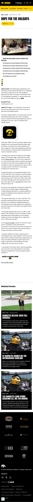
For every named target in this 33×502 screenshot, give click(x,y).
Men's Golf (4, 15)
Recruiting (13, 8)
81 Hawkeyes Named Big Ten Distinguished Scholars (14, 357)
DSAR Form (19, 489)
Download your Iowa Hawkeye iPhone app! (15, 63)
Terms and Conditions (7, 489)
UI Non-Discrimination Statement (11, 495)
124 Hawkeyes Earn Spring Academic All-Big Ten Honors (15, 397)
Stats (30, 8)
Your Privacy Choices (7, 492)
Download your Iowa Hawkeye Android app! (15, 71)
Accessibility (4, 498)
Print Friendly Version (7, 262)
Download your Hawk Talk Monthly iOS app (15, 65)
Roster (26, 8)
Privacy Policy (5, 486)
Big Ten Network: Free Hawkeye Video (14, 73)
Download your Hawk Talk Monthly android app (16, 68)
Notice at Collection (21, 492)
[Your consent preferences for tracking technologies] (3, 499)
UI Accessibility (27, 495)
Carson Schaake (10, 223)
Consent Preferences (17, 486)
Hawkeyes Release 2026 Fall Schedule (14, 316)
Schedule (20, 8)
